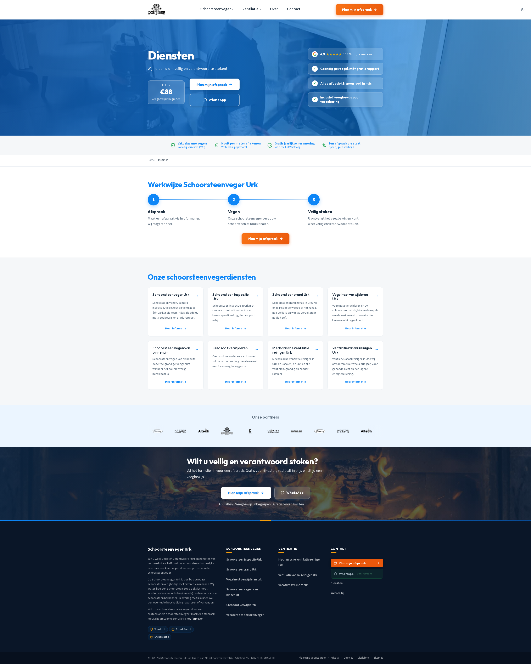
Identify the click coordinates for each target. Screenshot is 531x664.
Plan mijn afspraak (357, 9)
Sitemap (378, 658)
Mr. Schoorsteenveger (217, 658)
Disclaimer (363, 658)
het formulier (195, 619)
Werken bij (338, 593)
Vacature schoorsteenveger (245, 615)
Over (274, 9)
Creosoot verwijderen (241, 605)
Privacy (335, 658)
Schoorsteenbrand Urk (241, 569)
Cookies (348, 658)
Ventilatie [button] (250, 9)
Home (151, 160)
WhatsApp (217, 100)
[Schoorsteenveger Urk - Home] (156, 9)
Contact (294, 9)
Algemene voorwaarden (312, 658)
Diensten (337, 583)
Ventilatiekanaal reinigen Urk (297, 575)
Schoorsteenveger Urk (174, 658)
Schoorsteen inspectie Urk (244, 559)
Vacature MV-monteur (293, 585)
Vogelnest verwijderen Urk (244, 579)
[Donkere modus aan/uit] (523, 9)
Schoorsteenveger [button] (215, 9)
